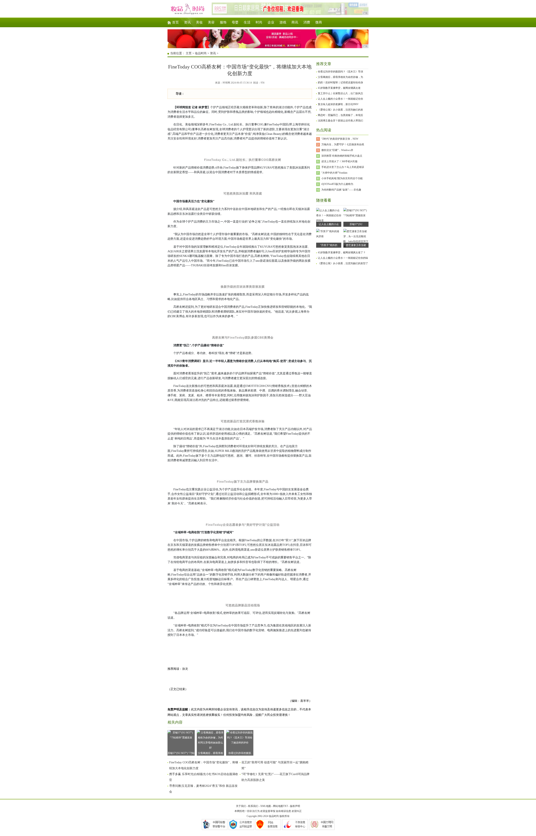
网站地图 (278, 806)
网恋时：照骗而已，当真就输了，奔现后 (340, 115)
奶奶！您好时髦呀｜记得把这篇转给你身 (340, 82)
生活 (247, 22)
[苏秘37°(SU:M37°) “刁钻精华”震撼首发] (355, 215)
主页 (189, 53)
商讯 (294, 22)
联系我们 (253, 806)
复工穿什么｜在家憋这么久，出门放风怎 (340, 93)
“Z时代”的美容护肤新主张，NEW (339, 138)
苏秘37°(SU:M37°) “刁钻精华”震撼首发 (181, 754)
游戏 (283, 22)
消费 (306, 22)
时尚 (259, 22)
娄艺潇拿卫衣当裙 (356, 245)
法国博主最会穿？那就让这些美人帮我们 (340, 120)
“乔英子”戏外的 (328, 245)
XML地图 (265, 806)
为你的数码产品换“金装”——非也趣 (341, 189)
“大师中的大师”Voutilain (334, 172)
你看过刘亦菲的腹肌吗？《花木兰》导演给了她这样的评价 (239, 754)
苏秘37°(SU (356, 224)
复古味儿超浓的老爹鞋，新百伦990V (338, 104)
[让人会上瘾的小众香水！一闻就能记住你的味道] (328, 220)
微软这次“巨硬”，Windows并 (337, 150)
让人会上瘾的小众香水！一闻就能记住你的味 (343, 257)
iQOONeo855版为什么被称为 (337, 184)
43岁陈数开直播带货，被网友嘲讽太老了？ (342, 252)
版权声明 (295, 806)
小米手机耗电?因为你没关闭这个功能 (342, 178)
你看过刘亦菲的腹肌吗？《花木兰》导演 (340, 71)
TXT (285, 806)
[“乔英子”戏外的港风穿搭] (328, 236)
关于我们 (241, 806)
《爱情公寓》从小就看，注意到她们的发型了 (343, 263)
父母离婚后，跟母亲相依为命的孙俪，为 (340, 77)
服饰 (223, 22)
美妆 (199, 22)
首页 (175, 22)
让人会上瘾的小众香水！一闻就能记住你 (340, 98)
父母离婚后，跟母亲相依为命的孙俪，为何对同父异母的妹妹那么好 (210, 754)
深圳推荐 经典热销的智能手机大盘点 (341, 155)
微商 (318, 22)
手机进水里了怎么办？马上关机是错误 (342, 167)
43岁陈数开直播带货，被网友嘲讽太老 (339, 87)
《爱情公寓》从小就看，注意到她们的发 (340, 109)
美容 (211, 22)
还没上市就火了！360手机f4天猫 (339, 161)
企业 (271, 22)
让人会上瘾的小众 (329, 224)
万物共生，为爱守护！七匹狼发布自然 (342, 144)
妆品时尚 (201, 53)
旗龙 (185, 668)
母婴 (235, 22)
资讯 (187, 22)
